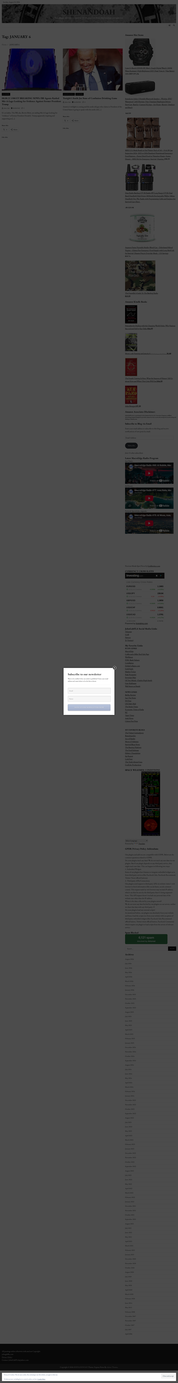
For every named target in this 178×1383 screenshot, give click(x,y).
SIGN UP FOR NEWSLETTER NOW (89, 707)
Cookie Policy (41, 1379)
